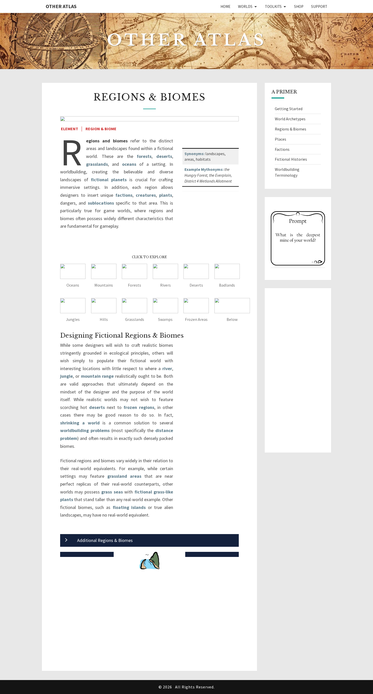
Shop (298, 6)
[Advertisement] (149, 623)
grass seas (112, 492)
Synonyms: (194, 153)
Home (225, 6)
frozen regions (139, 407)
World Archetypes (290, 118)
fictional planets (109, 180)
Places (280, 139)
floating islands (129, 507)
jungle (66, 376)
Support (319, 6)
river (167, 368)
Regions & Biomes (290, 128)
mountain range (97, 376)
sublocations (101, 203)
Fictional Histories (291, 159)
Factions (282, 149)
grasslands (97, 164)
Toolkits (273, 6)
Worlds (245, 6)
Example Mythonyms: (204, 169)
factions (123, 195)
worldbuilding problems (85, 430)
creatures (146, 195)
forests (144, 156)
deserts (164, 156)
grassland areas (124, 476)
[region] (298, 238)
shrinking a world (80, 423)
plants (165, 195)
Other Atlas (61, 6)
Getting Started (288, 108)
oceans (129, 164)
